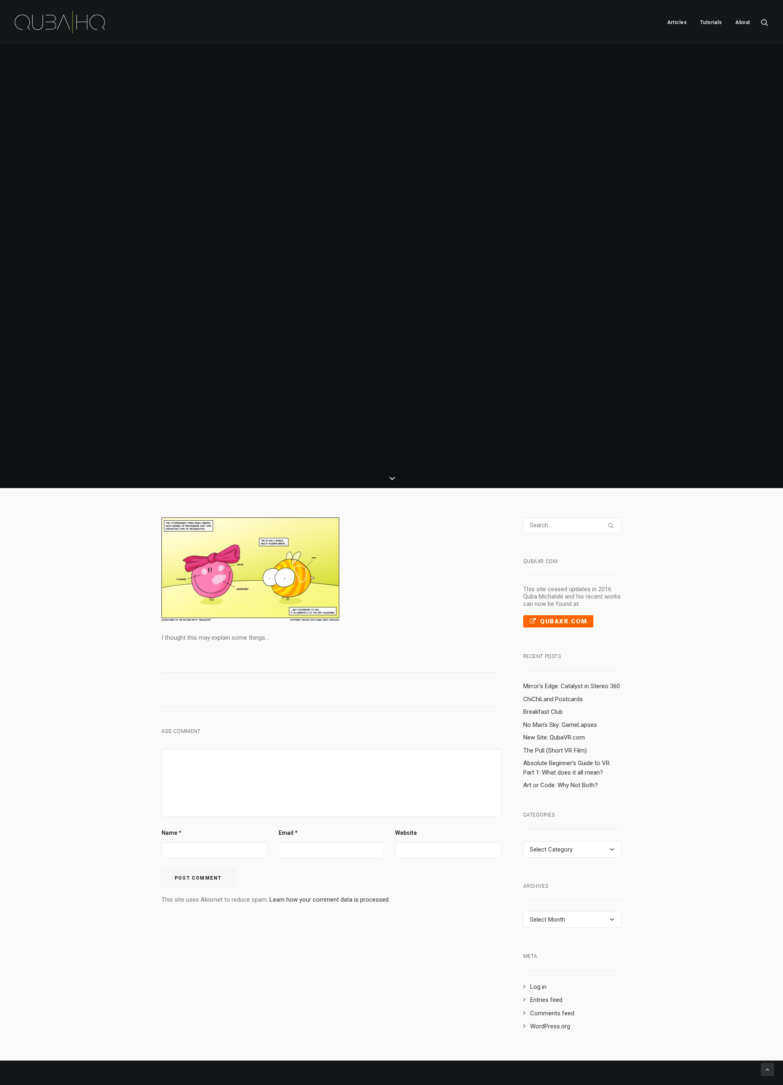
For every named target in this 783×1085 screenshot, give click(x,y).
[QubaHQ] (60, 22)
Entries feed (546, 1000)
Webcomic (394, 288)
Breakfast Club (543, 711)
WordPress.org (550, 1026)
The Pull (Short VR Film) (555, 750)
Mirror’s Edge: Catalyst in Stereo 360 (571, 686)
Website (406, 833)
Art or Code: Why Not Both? (560, 785)
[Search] (572, 525)
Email (288, 833)
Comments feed (552, 1013)
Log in (538, 986)
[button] (764, 22)
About (742, 22)
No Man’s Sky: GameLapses (560, 724)
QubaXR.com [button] (563, 621)
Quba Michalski (451, 288)
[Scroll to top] (767, 1069)
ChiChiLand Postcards (553, 699)
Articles (677, 22)
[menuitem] (677, 22)
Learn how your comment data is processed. (330, 899)
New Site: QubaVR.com (554, 737)
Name (171, 833)
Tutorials (711, 22)
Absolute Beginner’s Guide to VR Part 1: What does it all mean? (566, 767)
